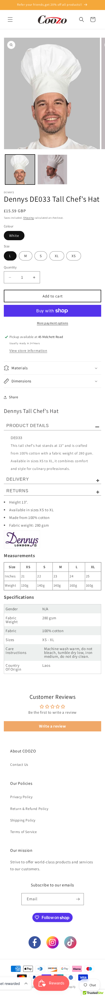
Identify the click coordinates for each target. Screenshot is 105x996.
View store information (28, 350)
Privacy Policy (21, 797)
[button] (10, 19)
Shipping (28, 217)
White (14, 235)
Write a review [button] (52, 726)
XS (74, 256)
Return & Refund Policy (29, 808)
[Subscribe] (78, 899)
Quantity (10, 267)
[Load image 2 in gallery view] (52, 169)
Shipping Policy (22, 820)
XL (57, 256)
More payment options (52, 323)
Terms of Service (23, 831)
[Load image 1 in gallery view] (20, 169)
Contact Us (19, 764)
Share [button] (13, 397)
